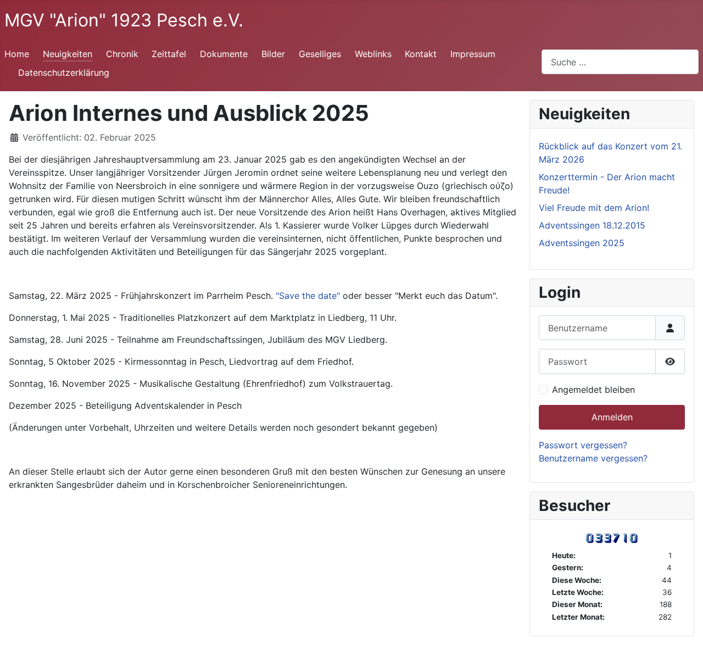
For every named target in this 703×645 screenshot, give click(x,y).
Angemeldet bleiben (593, 389)
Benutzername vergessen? (593, 458)
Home (16, 53)
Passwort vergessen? (583, 445)
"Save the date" (308, 295)
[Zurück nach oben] (683, 624)
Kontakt (421, 53)
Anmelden (612, 417)
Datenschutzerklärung (63, 72)
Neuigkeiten (67, 53)
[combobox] (620, 61)
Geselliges (320, 53)
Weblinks (373, 53)
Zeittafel (169, 53)
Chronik (122, 53)
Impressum (472, 53)
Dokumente (224, 53)
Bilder (273, 53)
